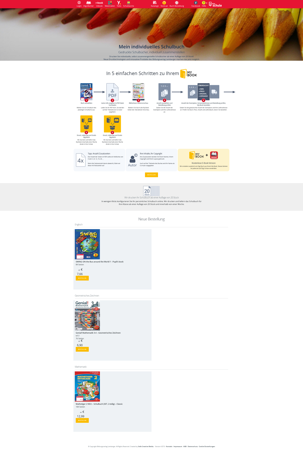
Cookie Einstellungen (207, 446)
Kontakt (169, 446)
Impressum (178, 446)
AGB (185, 446)
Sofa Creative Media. (146, 446)
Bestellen (151, 175)
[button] (204, 4)
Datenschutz (193, 446)
